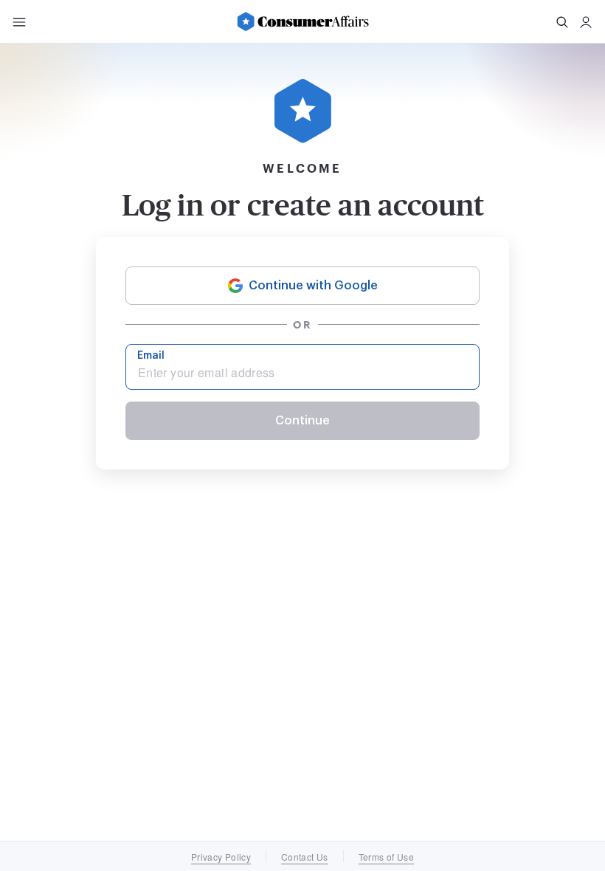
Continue (302, 421)
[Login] (585, 22)
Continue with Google (313, 286)
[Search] (562, 22)
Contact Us (304, 856)
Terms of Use (386, 856)
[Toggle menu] (19, 22)
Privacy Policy (221, 856)
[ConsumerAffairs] (302, 21)
